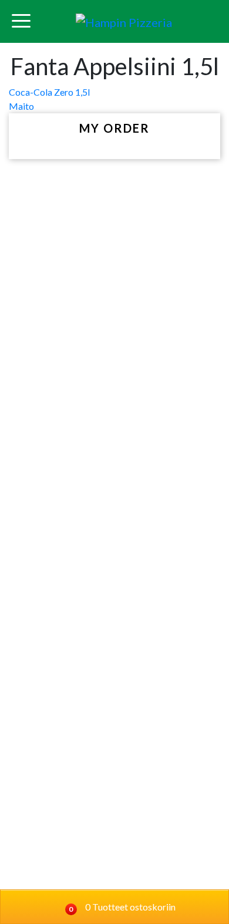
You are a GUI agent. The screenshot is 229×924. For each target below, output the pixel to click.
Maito (21, 106)
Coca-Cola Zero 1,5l (49, 91)
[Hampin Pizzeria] (124, 21)
